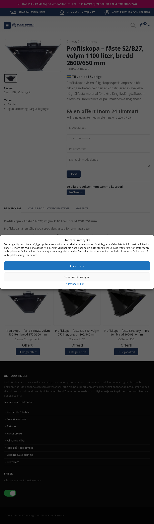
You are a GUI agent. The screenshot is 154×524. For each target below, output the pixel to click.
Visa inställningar (77, 277)
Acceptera (77, 266)
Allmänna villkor (75, 284)
